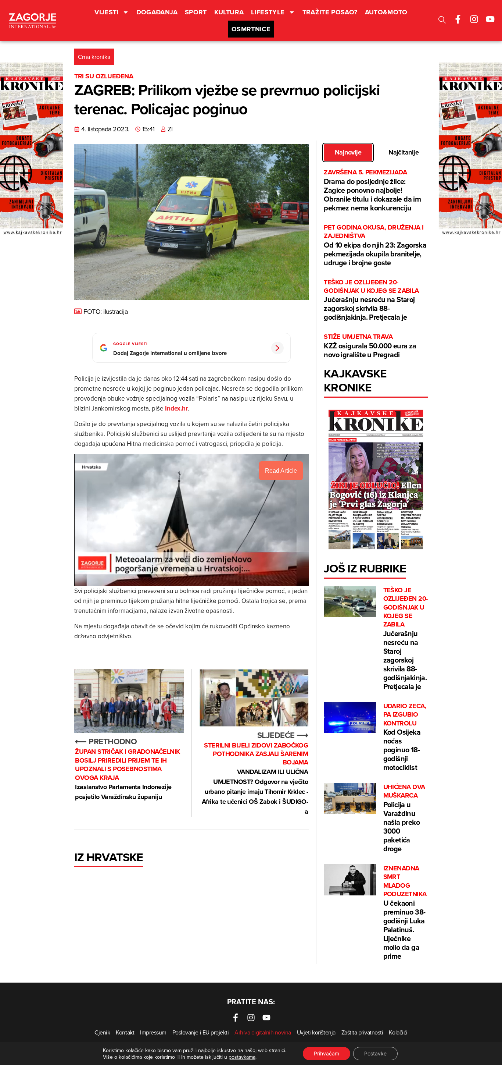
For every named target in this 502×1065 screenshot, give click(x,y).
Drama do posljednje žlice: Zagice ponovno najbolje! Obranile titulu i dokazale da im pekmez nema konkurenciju (372, 190)
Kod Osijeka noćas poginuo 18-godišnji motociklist (405, 737)
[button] (442, 21)
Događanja (157, 12)
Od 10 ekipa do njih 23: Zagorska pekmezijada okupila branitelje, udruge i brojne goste (375, 245)
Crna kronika (94, 57)
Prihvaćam (326, 1053)
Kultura (229, 12)
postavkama (242, 1057)
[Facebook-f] (457, 19)
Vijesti (106, 12)
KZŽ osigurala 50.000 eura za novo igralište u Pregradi (370, 346)
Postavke (375, 1053)
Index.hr (176, 408)
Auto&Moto (386, 12)
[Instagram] (474, 19)
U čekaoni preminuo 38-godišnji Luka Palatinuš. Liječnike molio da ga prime (405, 912)
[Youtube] (490, 19)
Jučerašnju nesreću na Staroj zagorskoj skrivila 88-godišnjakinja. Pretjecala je (371, 300)
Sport (196, 12)
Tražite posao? (330, 12)
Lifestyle (267, 12)
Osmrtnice (251, 29)
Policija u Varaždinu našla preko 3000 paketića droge (404, 818)
